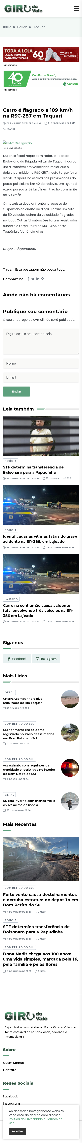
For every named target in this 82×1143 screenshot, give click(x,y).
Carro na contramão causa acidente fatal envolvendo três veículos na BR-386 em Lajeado (38, 610)
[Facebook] (28, 279)
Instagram (11, 1103)
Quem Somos (13, 1063)
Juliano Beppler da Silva (26, 123)
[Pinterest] (42, 279)
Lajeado (11, 599)
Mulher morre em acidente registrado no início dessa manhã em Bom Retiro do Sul (28, 734)
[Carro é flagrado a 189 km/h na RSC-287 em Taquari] (17, 143)
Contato (9, 1070)
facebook (19, 659)
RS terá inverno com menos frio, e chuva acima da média (29, 803)
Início (7, 27)
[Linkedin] (37, 279)
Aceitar (17, 1131)
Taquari (39, 27)
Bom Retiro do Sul (19, 724)
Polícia (22, 27)
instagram (49, 659)
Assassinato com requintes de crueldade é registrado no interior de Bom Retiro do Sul (29, 769)
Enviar (16, 391)
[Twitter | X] (32, 279)
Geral (9, 692)
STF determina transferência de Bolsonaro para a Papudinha (36, 929)
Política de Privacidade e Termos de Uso (35, 1121)
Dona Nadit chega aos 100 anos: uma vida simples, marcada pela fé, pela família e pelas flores (40, 959)
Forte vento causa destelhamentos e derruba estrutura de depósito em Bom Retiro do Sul (40, 899)
